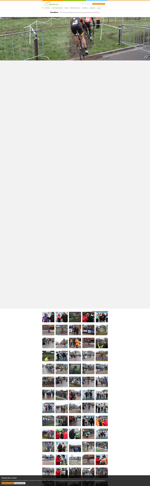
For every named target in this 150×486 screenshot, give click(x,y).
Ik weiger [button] (11, 483)
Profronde (47, 8)
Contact (99, 8)
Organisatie (92, 8)
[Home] (43, 8)
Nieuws (66, 8)
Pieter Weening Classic (57, 8)
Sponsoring (84, 8)
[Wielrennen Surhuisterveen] (51, 3)
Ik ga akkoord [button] (5, 483)
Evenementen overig (75, 8)
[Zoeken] (106, 4)
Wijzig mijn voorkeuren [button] (20, 483)
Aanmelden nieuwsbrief (98, 3)
